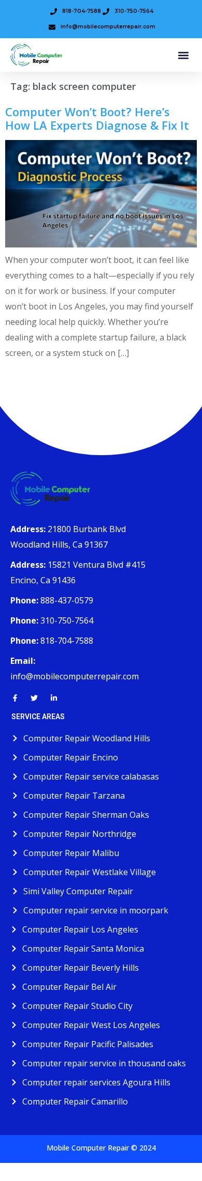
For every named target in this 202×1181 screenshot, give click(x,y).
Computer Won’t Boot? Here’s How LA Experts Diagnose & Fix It (97, 118)
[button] (183, 55)
